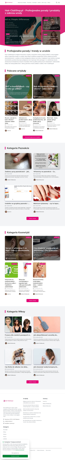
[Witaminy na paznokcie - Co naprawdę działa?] (47, 161)
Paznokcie (29, 2)
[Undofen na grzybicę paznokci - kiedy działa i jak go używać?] (18, 193)
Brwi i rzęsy (44, 2)
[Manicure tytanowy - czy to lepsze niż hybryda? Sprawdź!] (47, 193)
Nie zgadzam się (15, 453)
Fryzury (4, 436)
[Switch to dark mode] (59, 2)
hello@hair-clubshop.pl (9, 423)
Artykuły (25, 398)
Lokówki (5, 438)
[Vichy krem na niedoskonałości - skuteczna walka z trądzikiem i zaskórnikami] (11, 270)
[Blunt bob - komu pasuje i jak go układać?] (53, 108)
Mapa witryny (48, 450)
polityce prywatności (20, 449)
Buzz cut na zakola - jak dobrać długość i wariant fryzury (50, 23)
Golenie (39, 2)
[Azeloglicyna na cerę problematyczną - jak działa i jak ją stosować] (39, 108)
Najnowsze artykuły (22, 2)
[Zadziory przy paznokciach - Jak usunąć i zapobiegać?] (18, 161)
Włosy (48, 2)
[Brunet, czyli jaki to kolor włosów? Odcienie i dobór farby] (11, 108)
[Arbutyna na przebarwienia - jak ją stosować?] (25, 108)
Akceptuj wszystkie (15, 456)
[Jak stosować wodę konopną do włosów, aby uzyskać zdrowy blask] (47, 356)
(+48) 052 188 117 (8, 421)
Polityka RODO (32, 450)
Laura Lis (10, 96)
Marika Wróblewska (12, 179)
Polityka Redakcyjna (40, 450)
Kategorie (6, 427)
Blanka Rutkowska (40, 96)
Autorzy (45, 398)
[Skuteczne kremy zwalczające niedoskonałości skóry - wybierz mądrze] (39, 270)
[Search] (56, 2)
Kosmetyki (34, 2)
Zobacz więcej (32, 218)
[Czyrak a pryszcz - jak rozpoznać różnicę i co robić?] (23, 31)
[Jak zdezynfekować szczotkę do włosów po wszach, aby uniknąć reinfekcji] (47, 324)
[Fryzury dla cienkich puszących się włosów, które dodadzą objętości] (18, 324)
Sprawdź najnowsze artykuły (32, 137)
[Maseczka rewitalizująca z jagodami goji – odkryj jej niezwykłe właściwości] (25, 270)
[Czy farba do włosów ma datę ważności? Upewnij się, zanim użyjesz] (18, 356)
